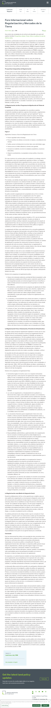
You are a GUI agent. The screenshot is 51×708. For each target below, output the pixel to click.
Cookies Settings (5, 705)
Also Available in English (11, 662)
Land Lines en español (43, 10)
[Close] (49, 701)
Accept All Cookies (36, 705)
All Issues (27, 10)
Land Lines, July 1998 (11, 655)
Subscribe (44, 679)
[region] (25, 704)
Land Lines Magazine (9, 10)
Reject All (45, 705)
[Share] (44, 30)
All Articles (34, 10)
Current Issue (20, 10)
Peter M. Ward (8, 30)
